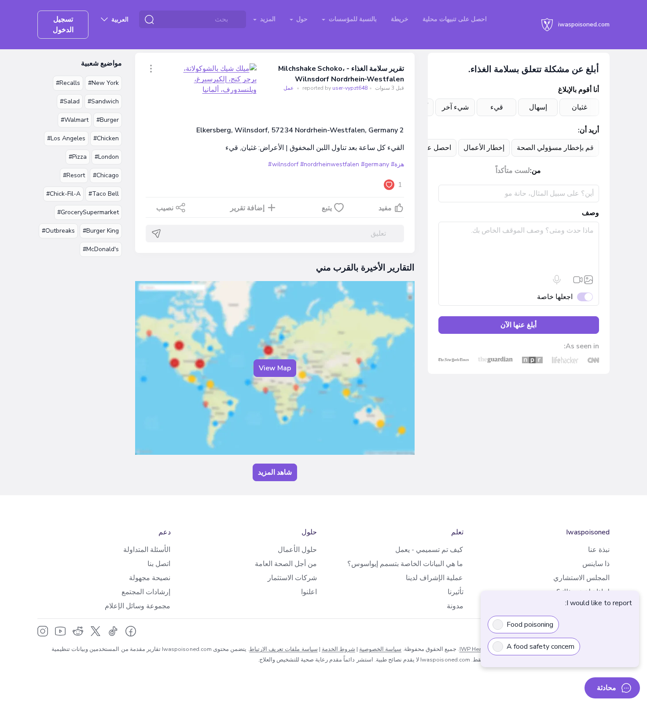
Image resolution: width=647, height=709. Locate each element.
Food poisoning (530, 624)
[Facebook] (130, 631)
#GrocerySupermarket (88, 212)
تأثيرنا (455, 592)
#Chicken (106, 138)
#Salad (70, 101)
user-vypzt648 (334, 87)
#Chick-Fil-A (63, 194)
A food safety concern (540, 646)
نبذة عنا (599, 550)
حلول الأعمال (297, 550)
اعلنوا (309, 592)
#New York (103, 83)
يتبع (327, 208)
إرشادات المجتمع (145, 592)
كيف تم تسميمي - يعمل (429, 550)
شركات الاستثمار (292, 578)
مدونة (455, 606)
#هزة (397, 164)
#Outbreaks (58, 231)
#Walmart (74, 120)
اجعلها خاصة (555, 297)
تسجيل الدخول (63, 25)
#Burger (107, 120)
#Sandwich (103, 101)
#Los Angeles (66, 138)
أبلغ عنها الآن (518, 325)
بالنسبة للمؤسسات (352, 19)
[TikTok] (113, 631)
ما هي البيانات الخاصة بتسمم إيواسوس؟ (405, 564)
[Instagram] (42, 631)
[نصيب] (151, 68)
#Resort (74, 175)
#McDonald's (101, 249)
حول (301, 19)
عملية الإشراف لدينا (434, 578)
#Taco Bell (103, 194)
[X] (95, 631)
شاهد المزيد (275, 472)
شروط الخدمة (338, 649)
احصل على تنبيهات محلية (455, 19)
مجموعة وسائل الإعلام (137, 606)
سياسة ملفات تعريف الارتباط (283, 649)
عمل (288, 87)
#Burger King (101, 231)
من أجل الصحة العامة (286, 564)
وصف (590, 213)
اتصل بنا (158, 564)
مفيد (385, 208)
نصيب (164, 208)
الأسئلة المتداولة (146, 550)
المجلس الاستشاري (581, 578)
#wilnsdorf (283, 164)
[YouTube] (60, 631)
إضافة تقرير (247, 208)
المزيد (267, 19)
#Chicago (106, 175)
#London (107, 157)
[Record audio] (556, 279)
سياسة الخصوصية (380, 649)
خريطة (399, 19)
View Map (275, 368)
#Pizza (78, 157)
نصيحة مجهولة (149, 578)
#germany (375, 164)
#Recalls (68, 83)
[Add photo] (588, 279)
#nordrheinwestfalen (330, 164)
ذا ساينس (596, 564)
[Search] (149, 19)
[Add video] (578, 279)
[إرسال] (156, 233)
